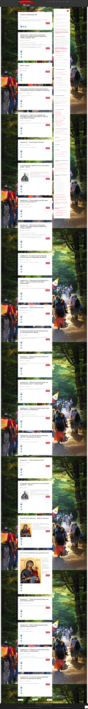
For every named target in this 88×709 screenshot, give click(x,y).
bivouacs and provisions (58, 121)
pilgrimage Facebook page (62, 89)
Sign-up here (60, 72)
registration (39, 489)
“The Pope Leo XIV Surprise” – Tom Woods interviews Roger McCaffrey (61, 212)
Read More (47, 23)
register (44, 176)
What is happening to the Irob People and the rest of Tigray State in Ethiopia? (62, 197)
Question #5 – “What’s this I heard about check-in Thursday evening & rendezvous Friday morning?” (33, 226)
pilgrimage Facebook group (62, 85)
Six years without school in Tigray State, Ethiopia (61, 200)
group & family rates (58, 114)
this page (25, 206)
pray (36, 288)
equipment (56, 123)
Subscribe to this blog (58, 55)
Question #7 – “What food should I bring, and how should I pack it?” (34, 357)
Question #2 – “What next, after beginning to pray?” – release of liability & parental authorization (34, 282)
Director (27, 17)
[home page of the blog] (37, 705)
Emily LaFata (29, 120)
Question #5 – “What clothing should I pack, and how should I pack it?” (34, 625)
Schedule (56, 111)
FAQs (50, 1)
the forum (63, 62)
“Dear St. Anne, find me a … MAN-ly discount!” (34, 518)
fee (29, 288)
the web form (65, 134)
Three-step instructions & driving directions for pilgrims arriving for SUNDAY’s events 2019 (35, 89)
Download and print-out (23, 337)
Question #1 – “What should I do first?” (32, 142)
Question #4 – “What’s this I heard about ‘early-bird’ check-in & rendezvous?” (35, 408)
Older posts (49, 699)
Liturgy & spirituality (58, 125)
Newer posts (21, 699)
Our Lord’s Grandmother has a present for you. (34, 553)
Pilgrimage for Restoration (25, 1)
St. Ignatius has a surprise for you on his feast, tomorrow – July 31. (34, 484)
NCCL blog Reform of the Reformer (60, 208)
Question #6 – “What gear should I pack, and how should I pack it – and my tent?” (34, 383)
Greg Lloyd (29, 603)
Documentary (60, 124)
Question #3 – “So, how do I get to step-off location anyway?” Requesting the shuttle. (33, 256)
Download (56, 105)
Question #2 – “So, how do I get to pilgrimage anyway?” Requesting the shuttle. (34, 436)
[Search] (68, 11)
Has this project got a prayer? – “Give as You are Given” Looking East (61, 215)
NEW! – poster (24, 65)
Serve (63, 1)
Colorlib (63, 707)
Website (54, 1)
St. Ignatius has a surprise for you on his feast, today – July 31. (34, 166)
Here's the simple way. (62, 74)
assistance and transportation (59, 120)
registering (23, 288)
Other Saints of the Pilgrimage (59, 154)
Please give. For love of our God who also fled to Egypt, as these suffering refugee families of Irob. (61, 203)
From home (67, 1)
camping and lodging (58, 122)
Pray (60, 1)
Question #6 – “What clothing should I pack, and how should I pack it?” (34, 201)
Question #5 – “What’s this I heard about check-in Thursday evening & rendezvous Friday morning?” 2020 (33, 36)
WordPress (68, 707)
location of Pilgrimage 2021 (28, 15)
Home (48, 1)
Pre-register (57, 53)
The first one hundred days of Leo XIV (60, 210)
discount (33, 489)
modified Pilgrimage (58, 113)
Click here (62, 146)
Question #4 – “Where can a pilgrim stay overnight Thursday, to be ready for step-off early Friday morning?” (34, 116)
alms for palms (46, 571)
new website (60, 79)
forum (59, 82)
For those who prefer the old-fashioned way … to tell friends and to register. (34, 331)
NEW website (60, 57)
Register (57, 1)
